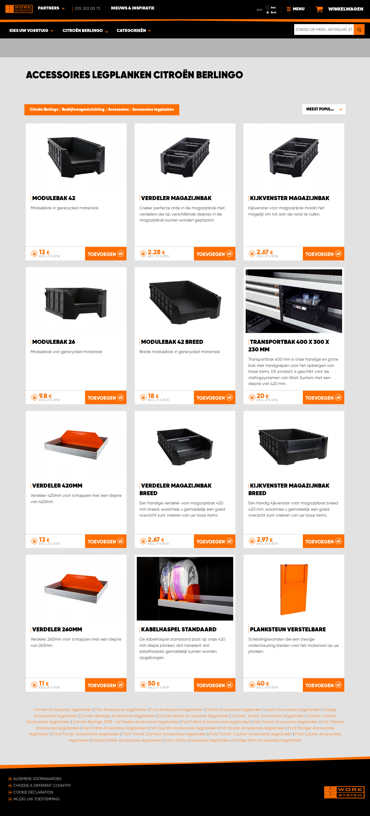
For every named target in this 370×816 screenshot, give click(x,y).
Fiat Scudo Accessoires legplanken (252, 728)
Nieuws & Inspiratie (132, 8)
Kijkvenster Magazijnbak (289, 198)
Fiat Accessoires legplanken (121, 709)
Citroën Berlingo (44, 110)
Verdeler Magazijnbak (176, 198)
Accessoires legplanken (153, 110)
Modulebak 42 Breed (172, 342)
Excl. (274, 12)
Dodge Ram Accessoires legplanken (267, 740)
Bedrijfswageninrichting (83, 110)
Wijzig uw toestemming (36, 799)
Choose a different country (42, 785)
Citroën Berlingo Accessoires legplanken (117, 715)
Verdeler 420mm (57, 486)
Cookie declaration (33, 792)
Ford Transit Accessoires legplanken (86, 734)
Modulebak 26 (53, 342)
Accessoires (119, 110)
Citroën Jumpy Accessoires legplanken (268, 715)
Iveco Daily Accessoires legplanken (198, 740)
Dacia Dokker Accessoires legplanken (127, 740)
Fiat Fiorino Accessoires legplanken (286, 721)
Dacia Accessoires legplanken (234, 709)
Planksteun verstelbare (288, 630)
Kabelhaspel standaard (179, 630)
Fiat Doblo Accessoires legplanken (114, 728)
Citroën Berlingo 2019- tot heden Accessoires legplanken (126, 721)
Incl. (273, 7)
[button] (324, 109)
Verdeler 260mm (57, 630)
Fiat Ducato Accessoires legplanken (183, 728)
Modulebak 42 (53, 198)
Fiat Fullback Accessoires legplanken (216, 721)
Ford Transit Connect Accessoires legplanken (164, 734)
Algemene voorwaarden (37, 778)
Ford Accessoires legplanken (176, 709)
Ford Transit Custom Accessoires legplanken (250, 734)
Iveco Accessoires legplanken (292, 709)
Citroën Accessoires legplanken (63, 709)
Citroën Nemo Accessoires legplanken (193, 715)
